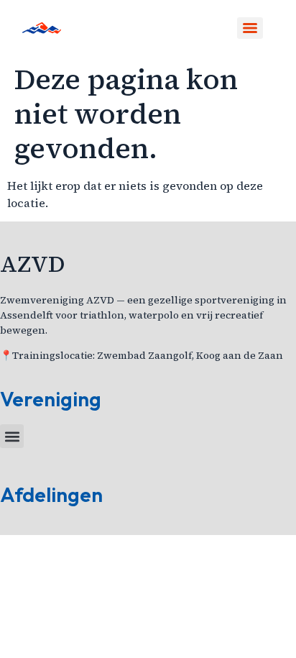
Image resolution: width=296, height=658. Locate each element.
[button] (12, 436)
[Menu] (250, 28)
